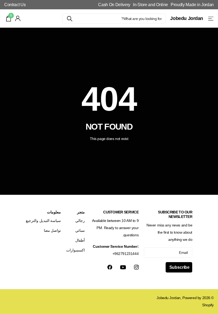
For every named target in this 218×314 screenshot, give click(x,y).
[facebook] (109, 267)
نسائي (80, 230)
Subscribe (179, 267)
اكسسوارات (75, 250)
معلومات (54, 212)
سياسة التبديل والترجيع (43, 220)
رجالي (80, 220)
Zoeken (69, 19)
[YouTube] (123, 267)
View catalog (210, 18)
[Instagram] (136, 267)
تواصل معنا (52, 230)
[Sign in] (18, 18)
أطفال (80, 240)
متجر (81, 212)
